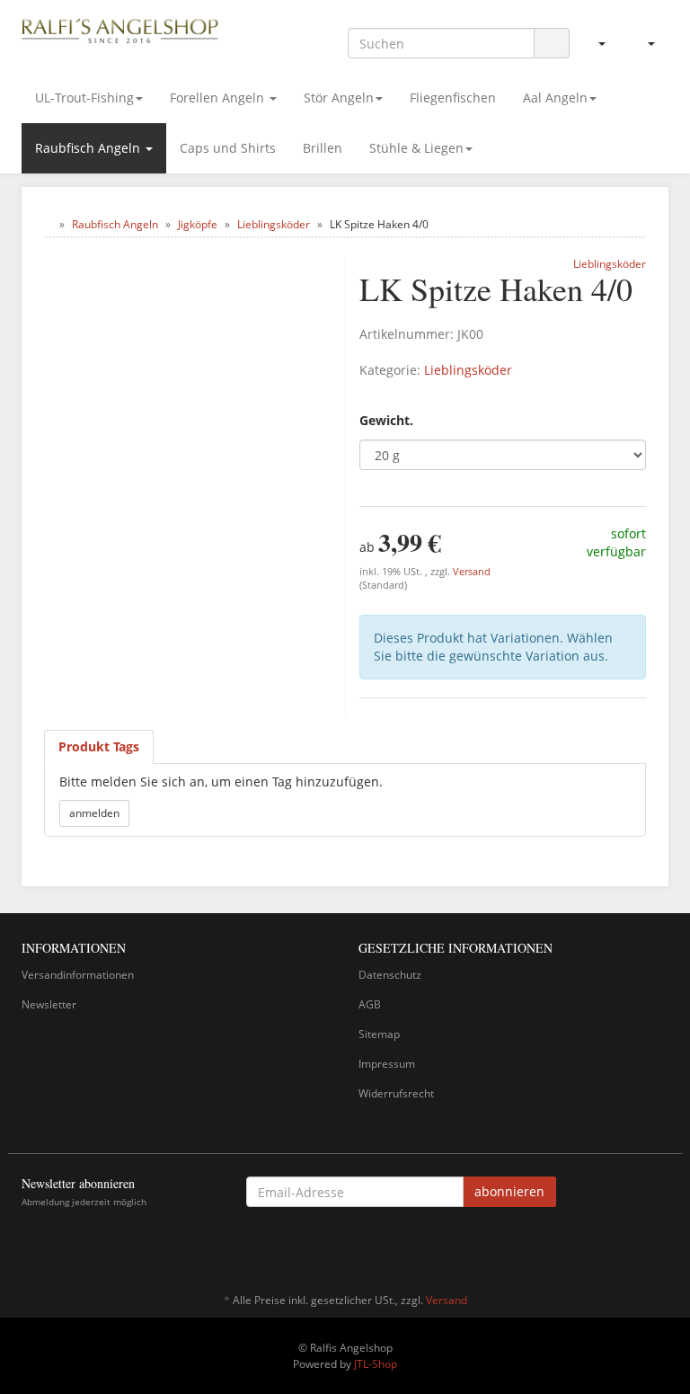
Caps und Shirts (228, 147)
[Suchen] (551, 43)
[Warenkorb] (643, 43)
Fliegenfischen (453, 97)
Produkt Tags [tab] (98, 746)
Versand (472, 571)
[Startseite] (48, 224)
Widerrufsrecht (396, 1093)
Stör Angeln (339, 97)
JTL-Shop (375, 1364)
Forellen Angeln (219, 97)
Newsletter (49, 1004)
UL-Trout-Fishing (84, 97)
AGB (369, 1004)
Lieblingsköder (468, 369)
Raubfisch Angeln (89, 147)
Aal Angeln (555, 97)
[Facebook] (658, 1247)
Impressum (386, 1063)
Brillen (322, 147)
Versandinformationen (78, 974)
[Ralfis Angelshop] (120, 28)
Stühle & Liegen (416, 147)
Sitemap (379, 1034)
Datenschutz (389, 974)
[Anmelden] (594, 43)
